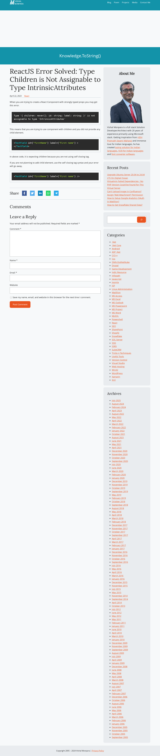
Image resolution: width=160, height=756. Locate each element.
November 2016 (120, 555)
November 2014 (120, 595)
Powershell (117, 319)
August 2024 (118, 403)
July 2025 (116, 400)
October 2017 (118, 531)
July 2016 (116, 565)
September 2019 (120, 491)
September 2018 (120, 504)
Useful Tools (118, 356)
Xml (114, 380)
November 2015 (120, 585)
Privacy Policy (98, 750)
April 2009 (117, 659)
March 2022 (117, 424)
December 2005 (119, 727)
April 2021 (117, 447)
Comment (15, 228)
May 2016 (116, 568)
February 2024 (119, 407)
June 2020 (116, 467)
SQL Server (117, 339)
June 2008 (116, 670)
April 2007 (117, 690)
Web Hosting (118, 366)
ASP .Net (116, 252)
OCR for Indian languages (130, 150)
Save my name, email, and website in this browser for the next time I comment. (52, 297)
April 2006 (117, 713)
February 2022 (119, 427)
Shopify (115, 332)
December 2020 (119, 451)
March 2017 (117, 542)
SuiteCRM (116, 349)
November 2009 (120, 646)
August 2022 (118, 414)
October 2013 (118, 606)
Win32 (115, 370)
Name (13, 260)
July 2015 (116, 589)
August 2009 (118, 653)
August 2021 (118, 437)
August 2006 (118, 703)
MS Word (116, 312)
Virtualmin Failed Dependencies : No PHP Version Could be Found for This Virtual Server (125, 184)
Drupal (115, 265)
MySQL (115, 316)
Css (113, 258)
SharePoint (117, 329)
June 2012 (116, 612)
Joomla (115, 282)
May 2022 (116, 417)
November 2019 (120, 484)
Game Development (122, 268)
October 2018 (118, 501)
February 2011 (119, 622)
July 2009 (116, 656)
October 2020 (118, 457)
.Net (114, 242)
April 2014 (117, 602)
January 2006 (118, 723)
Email (13, 272)
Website (14, 285)
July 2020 (116, 464)
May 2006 (116, 710)
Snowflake (117, 336)
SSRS (114, 346)
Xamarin (116, 376)
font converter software (123, 154)
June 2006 (116, 707)
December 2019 (119, 481)
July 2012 (116, 609)
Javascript (116, 279)
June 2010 (116, 629)
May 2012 (116, 616)
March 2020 (117, 471)
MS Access (117, 295)
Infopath (116, 275)
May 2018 (116, 511)
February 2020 (119, 474)
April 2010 (117, 632)
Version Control (119, 359)
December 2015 (119, 582)
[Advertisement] (80, 29)
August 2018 (118, 508)
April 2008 (117, 676)
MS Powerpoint (119, 306)
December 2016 (119, 552)
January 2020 (118, 478)
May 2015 (116, 592)
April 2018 (117, 515)
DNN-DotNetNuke (121, 262)
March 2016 (117, 575)
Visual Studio (118, 363)
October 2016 (118, 558)
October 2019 (118, 488)
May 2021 (116, 444)
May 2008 (116, 673)
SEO (114, 326)
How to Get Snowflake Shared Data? (124, 205)
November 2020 (120, 454)
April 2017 (117, 538)
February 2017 (119, 545)
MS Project (117, 309)
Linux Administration (122, 289)
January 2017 (118, 548)
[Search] (141, 220)
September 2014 (120, 599)
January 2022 (118, 430)
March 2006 (117, 717)
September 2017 (120, 535)
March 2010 (117, 636)
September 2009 (120, 649)
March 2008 (117, 680)
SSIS (114, 343)
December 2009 (119, 643)
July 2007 (116, 686)
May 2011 (116, 619)
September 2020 (120, 461)
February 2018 (119, 521)
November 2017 (120, 528)
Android (116, 248)
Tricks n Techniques (121, 353)
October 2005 (118, 733)
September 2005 (120, 737)
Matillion (116, 292)
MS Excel (116, 299)
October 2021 (118, 434)
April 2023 (117, 410)
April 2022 (117, 420)
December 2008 (119, 666)
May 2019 (116, 494)
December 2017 (119, 525)
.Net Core (116, 245)
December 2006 (119, 696)
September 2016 (120, 562)
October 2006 (118, 700)
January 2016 (118, 579)
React (26, 96)
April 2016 (117, 572)
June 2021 (116, 441)
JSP (113, 285)
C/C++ (115, 255)
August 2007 (118, 683)
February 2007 (119, 693)
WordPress (117, 373)
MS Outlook (117, 302)
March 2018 (117, 518)
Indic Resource (119, 272)
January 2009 (118, 663)
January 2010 (118, 639)
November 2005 (120, 730)
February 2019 (119, 498)
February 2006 (119, 720)
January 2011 (118, 626)
